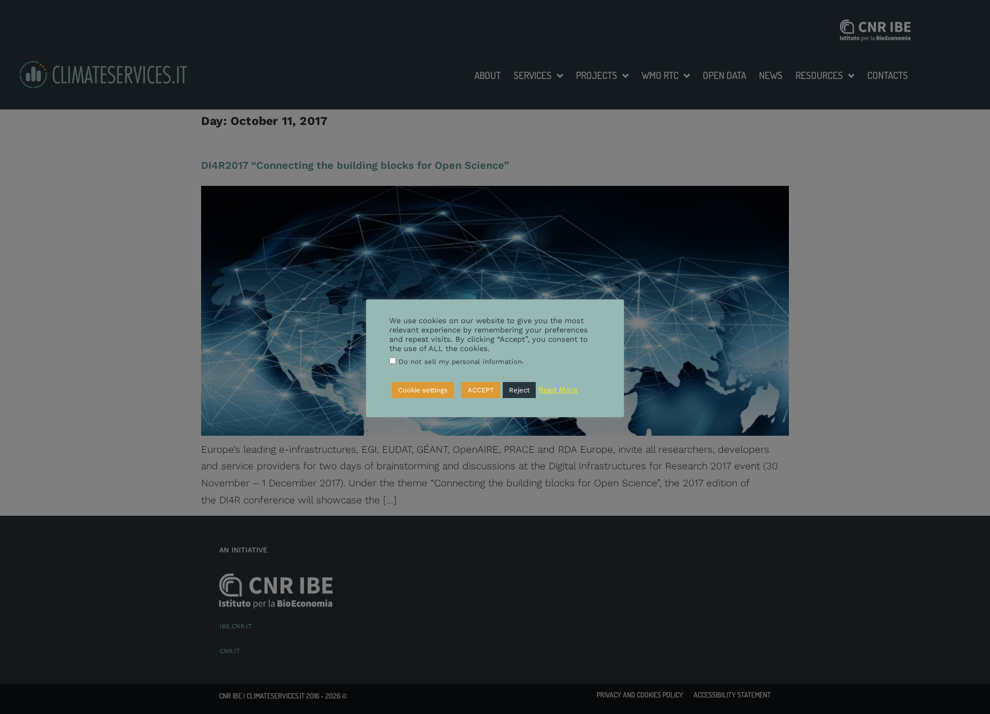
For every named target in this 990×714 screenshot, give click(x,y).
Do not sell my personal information (460, 361)
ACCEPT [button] (481, 389)
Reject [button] (519, 389)
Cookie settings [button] (423, 389)
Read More (558, 389)
